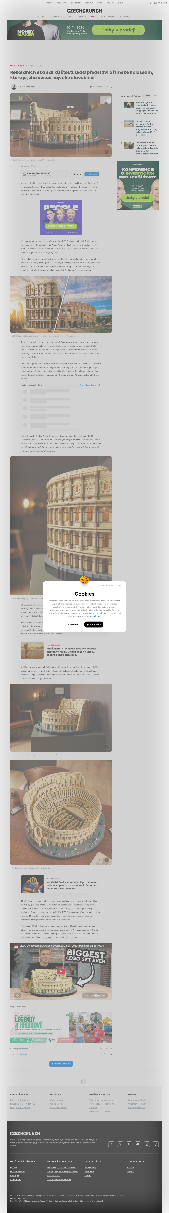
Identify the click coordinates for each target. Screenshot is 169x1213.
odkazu (96, 616)
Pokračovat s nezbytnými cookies (108, 585)
